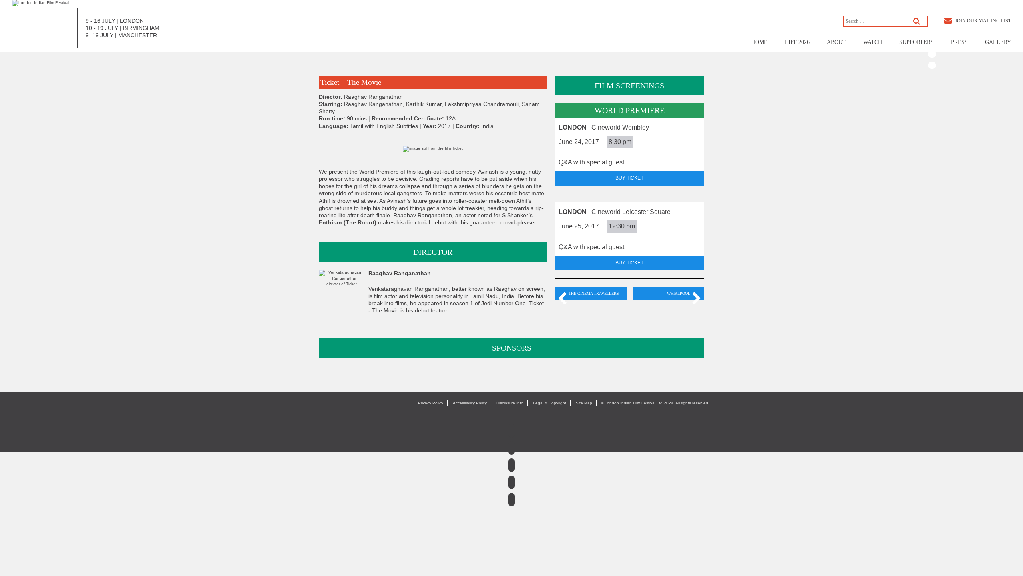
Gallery (998, 42)
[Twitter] (932, 32)
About (836, 42)
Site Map (584, 403)
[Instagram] (511, 465)
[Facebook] (932, 21)
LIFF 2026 (797, 42)
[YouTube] (932, 54)
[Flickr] (932, 65)
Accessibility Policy (470, 403)
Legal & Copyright (549, 403)
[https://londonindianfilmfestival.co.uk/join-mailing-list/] (40, 3)
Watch (872, 42)
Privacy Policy (430, 403)
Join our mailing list (982, 21)
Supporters (916, 42)
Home (759, 42)
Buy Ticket (629, 178)
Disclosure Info (509, 403)
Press (959, 42)
